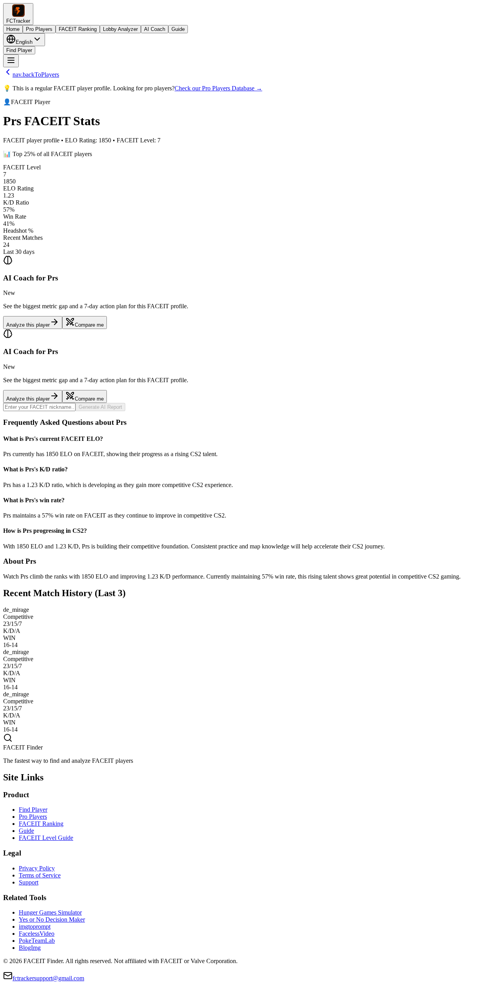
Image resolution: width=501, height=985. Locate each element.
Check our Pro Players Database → (218, 88)
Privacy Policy (37, 868)
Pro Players (39, 29)
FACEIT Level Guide (46, 837)
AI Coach (154, 29)
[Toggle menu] (11, 60)
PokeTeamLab (37, 940)
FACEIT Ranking (78, 29)
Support (28, 882)
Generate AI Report (100, 407)
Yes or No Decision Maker (52, 919)
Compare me (89, 325)
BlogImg (30, 947)
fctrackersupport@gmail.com (48, 978)
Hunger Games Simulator (50, 912)
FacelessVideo (36, 933)
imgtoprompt (34, 926)
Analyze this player (28, 325)
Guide (178, 29)
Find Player (19, 50)
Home (13, 29)
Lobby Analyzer (120, 29)
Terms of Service (40, 875)
